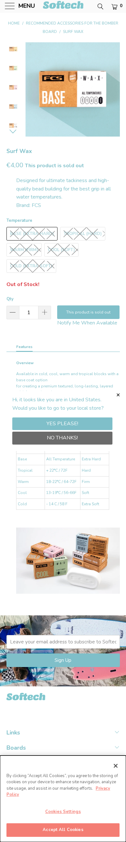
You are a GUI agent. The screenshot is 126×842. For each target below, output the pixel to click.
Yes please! (62, 423)
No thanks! (62, 437)
